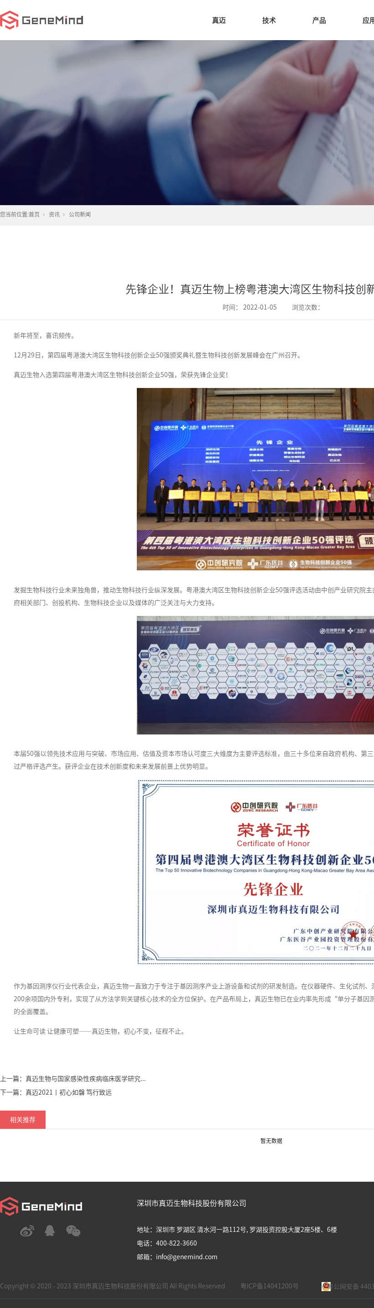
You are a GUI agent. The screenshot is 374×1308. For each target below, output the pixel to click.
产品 (319, 20)
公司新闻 (80, 214)
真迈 (219, 20)
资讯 (54, 214)
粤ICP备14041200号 (269, 1286)
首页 (34, 214)
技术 (269, 20)
